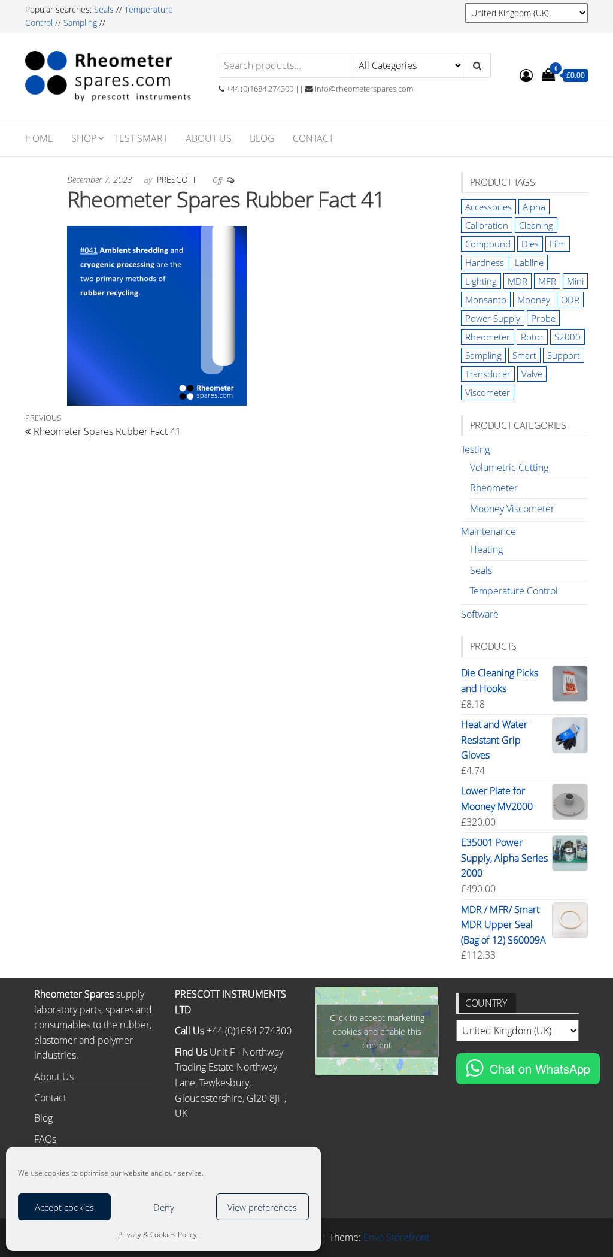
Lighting (481, 281)
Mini (575, 281)
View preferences (262, 1207)
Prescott (178, 179)
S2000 (567, 337)
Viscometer (487, 392)
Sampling (80, 22)
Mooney (533, 300)
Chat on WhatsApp (540, 1068)
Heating (486, 549)
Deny (163, 1207)
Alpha (534, 207)
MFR (547, 281)
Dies (530, 244)
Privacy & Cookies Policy (157, 1234)
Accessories (488, 207)
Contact (313, 138)
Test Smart (141, 138)
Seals (105, 9)
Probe (543, 318)
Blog (262, 138)
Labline (529, 262)
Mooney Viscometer (512, 508)
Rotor (532, 337)
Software (480, 614)
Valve (531, 374)
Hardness (484, 262)
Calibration (486, 225)
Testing (475, 449)
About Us (209, 138)
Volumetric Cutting (509, 467)
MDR (517, 281)
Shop (83, 138)
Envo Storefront (396, 1237)
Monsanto (485, 300)
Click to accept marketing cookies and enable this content (377, 1030)
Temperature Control (514, 590)
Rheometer (487, 337)
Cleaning (536, 225)
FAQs (45, 1139)
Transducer (488, 374)
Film (558, 244)
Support (563, 355)
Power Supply (492, 318)
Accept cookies (64, 1207)
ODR (570, 300)
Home (39, 138)
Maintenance (488, 531)
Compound (488, 244)
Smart (524, 355)
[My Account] (526, 75)
